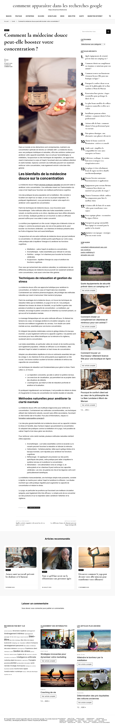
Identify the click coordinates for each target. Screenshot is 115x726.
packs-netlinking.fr (88, 252)
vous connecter (36, 608)
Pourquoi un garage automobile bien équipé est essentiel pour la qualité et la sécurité (97, 225)
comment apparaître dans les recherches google (57, 5)
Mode (62, 16)
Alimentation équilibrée (19, 631)
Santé (81, 16)
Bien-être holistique (14, 640)
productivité (20, 663)
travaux (24, 671)
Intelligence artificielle (26, 657)
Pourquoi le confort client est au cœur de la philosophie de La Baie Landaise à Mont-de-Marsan (97, 86)
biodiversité (7, 643)
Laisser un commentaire (10, 65)
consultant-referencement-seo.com (94, 247)
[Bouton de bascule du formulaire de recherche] (110, 16)
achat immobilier (8, 631)
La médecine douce (34, 507)
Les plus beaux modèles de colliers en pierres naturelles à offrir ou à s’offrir (98, 106)
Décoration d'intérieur (30, 645)
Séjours (41, 16)
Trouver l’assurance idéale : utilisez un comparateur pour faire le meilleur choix (98, 198)
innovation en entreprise (10, 657)
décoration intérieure (10, 648)
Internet (81, 720)
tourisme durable (9, 668)
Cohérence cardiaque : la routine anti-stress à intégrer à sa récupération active (97, 160)
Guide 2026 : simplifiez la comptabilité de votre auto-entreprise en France (95, 150)
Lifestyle (90, 720)
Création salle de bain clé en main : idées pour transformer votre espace (97, 208)
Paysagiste (32, 660)
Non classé (93, 721)
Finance (62, 720)
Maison (8, 16)
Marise (6, 60)
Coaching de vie (48, 692)
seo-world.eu (86, 250)
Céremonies (90, 718)
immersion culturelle (32, 654)
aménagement (31, 631)
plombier (13, 663)
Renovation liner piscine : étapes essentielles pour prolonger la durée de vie (97, 96)
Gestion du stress (21, 651)
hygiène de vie (21, 654)
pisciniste (7, 663)
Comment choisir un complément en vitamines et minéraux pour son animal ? (98, 66)
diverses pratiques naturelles (49, 185)
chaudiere (22, 643)
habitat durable (13, 654)
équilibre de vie (8, 674)
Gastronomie (71, 720)
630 (46, 701)
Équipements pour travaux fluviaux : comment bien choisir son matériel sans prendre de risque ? (98, 188)
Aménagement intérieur (14, 633)
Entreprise (30, 16)
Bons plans (52, 16)
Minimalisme (18, 660)
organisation (25, 660)
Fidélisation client (8, 651)
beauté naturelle (24, 637)
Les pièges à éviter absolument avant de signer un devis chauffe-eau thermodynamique (97, 170)
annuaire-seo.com (87, 255)
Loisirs (97, 720)
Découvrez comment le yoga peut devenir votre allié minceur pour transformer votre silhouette (93, 577)
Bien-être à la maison (27, 640)
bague (18, 637)
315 (86, 410)
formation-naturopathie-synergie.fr (31, 418)
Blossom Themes (27, 720)
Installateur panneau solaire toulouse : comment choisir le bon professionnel (97, 116)
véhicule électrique (32, 671)
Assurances (62, 718)
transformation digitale (21, 669)
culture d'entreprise (32, 643)
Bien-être (71, 16)
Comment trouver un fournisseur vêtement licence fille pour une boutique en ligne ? (97, 76)
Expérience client (31, 648)
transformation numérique (13, 671)
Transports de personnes (101, 722)
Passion (80, 693)
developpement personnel (13, 645)
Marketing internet (95, 16)
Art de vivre (13, 637)
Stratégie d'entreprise (17, 666)
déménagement (21, 648)
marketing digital (9, 660)
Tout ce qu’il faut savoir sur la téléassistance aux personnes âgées (56, 577)
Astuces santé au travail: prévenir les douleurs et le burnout (20, 575)
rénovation (27, 663)
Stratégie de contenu (31, 666)
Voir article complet (88, 290)
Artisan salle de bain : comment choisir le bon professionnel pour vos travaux (97, 126)
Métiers (78, 721)
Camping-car (15, 643)
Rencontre (71, 722)
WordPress (44, 720)
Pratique (18, 16)
